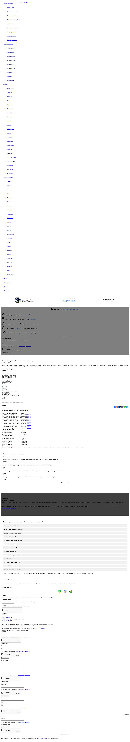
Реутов (8, 242)
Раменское (9, 238)
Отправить (4, 613)
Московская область (9, 177)
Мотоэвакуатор (10, 23)
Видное (8, 254)
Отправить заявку (5, 352)
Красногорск (10, 205)
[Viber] (122, 407)
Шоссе (5, 84)
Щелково (9, 222)
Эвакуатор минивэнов (12, 32)
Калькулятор (7, 282)
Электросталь (10, 218)
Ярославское (10, 173)
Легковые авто (10, 7)
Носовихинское (10, 149)
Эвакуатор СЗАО (11, 76)
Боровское (9, 92)
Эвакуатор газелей (11, 36)
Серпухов (9, 226)
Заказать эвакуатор (65, 335)
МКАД (6, 278)
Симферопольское (11, 161)
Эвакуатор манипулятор (12, 11)
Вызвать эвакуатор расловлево (9, 508)
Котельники (10, 258)
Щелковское (10, 169)
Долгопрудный (10, 234)
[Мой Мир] (118, 407)
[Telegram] (127, 407)
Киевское (9, 125)
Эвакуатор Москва (8, 44)
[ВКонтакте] (114, 407)
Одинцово (9, 210)
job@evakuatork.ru (41, 628)
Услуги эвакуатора (8, 3)
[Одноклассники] (116, 407)
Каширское (9, 121)
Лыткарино (9, 262)
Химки (8, 193)
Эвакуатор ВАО (10, 64)
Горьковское (10, 104)
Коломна (9, 230)
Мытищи (9, 189)
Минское (9, 133)
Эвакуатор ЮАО (11, 68)
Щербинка (9, 266)
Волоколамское (10, 100)
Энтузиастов (10, 165)
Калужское (9, 116)
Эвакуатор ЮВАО (11, 60)
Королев (9, 201)
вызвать (29, 414)
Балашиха (9, 181)
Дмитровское (10, 108)
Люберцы (9, 197)
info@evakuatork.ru (6, 620)
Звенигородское (10, 112)
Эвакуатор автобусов (12, 40)
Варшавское (10, 96)
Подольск (9, 185)
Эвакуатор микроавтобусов (13, 19)
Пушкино (9, 246)
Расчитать (4, 405)
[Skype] (126, 407)
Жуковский (9, 250)
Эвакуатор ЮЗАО (11, 72)
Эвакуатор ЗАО (10, 80)
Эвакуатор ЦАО (10, 48)
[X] (120, 407)
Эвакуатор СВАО (11, 56)
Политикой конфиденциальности (25, 346)
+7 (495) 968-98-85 (24, 2)
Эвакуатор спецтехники (12, 15)
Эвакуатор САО (10, 52)
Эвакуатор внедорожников (13, 27)
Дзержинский (10, 274)
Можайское (9, 137)
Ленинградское (10, 129)
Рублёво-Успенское (11, 157)
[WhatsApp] (124, 407)
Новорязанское (10, 145)
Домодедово (10, 214)
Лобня (8, 270)
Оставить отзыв (65, 482)
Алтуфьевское (10, 88)
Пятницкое (9, 153)
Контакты (6, 290)
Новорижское (10, 141)
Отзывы (6, 286)
